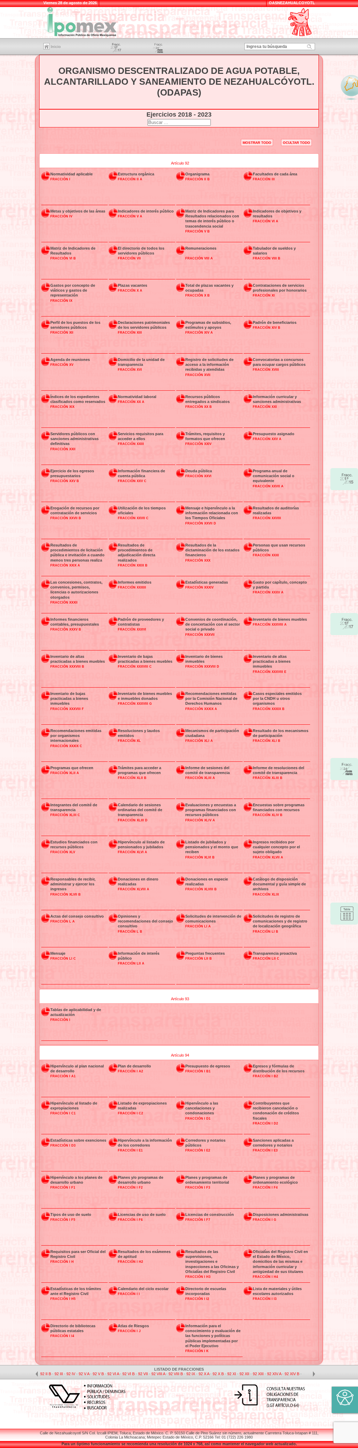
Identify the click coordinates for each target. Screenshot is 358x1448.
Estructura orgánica (136, 174)
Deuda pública (198, 471)
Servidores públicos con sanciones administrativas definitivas (74, 439)
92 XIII (259, 1374)
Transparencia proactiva (275, 953)
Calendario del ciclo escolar (143, 1289)
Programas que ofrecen (71, 768)
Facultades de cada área (275, 174)
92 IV (71, 1374)
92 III (59, 1374)
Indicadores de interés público (146, 211)
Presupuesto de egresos (207, 1066)
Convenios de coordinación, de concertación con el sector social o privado (212, 624)
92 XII (244, 1374)
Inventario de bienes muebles (280, 619)
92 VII (143, 1374)
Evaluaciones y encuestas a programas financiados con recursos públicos (210, 810)
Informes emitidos (134, 582)
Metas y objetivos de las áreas (77, 211)
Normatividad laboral (137, 397)
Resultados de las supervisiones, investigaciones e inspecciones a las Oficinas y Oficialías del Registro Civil (212, 1261)
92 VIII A (158, 1374)
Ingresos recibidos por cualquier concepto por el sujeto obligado (276, 847)
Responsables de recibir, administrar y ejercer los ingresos (72, 884)
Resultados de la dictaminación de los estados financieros (212, 550)
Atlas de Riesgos (133, 1326)
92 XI (232, 1374)
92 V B (98, 1374)
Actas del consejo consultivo (77, 916)
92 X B (218, 1374)
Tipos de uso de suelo (70, 1214)
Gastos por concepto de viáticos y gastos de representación (72, 290)
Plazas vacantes (132, 285)
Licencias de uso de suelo (142, 1214)
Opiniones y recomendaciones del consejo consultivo (145, 921)
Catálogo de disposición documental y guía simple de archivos (279, 884)
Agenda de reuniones (70, 359)
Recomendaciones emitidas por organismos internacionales (75, 736)
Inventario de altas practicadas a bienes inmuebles (272, 661)
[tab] (179, 160)
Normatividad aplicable (71, 174)
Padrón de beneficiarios (274, 322)
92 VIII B (176, 1374)
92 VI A (113, 1374)
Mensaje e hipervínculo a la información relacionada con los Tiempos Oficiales (211, 513)
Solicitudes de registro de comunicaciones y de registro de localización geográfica (280, 921)
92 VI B (128, 1374)
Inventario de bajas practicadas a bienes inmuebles (69, 698)
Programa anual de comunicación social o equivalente (273, 476)
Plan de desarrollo (134, 1066)
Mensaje (57, 953)
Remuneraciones (200, 248)
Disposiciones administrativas (280, 1214)
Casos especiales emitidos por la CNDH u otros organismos (277, 698)
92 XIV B (292, 1374)
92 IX (191, 1374)
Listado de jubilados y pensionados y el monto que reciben (211, 847)
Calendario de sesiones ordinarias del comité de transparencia (140, 810)
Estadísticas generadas (206, 582)
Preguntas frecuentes (205, 953)
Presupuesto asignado (273, 434)
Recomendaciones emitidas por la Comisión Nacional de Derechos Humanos (211, 698)
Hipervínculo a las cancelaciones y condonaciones (201, 1108)
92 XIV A (274, 1374)
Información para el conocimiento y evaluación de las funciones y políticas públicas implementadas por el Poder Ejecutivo (213, 1336)
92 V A (84, 1374)
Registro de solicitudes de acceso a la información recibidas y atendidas (209, 364)
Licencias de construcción (209, 1214)
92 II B (45, 1374)
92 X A (204, 1374)
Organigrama (197, 174)
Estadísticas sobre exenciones (78, 1140)
